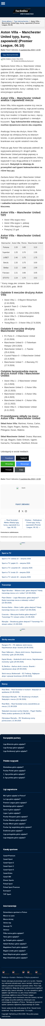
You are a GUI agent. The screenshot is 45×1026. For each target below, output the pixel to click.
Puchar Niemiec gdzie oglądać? (15, 820)
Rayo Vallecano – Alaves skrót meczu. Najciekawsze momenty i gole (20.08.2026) (21, 653)
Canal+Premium (9, 856)
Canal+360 (7, 877)
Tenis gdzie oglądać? (11, 937)
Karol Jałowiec (12, 50)
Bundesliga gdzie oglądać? (13, 806)
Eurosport (7, 891)
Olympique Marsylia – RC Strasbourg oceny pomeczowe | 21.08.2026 (18, 719)
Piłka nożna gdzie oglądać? (13, 933)
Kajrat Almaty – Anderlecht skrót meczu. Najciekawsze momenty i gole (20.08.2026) (22, 660)
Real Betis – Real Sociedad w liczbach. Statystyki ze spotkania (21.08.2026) (21, 691)
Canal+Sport (7, 859)
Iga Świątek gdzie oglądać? (13, 940)
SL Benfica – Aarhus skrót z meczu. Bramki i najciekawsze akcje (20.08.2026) (18, 667)
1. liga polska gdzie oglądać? (14, 774)
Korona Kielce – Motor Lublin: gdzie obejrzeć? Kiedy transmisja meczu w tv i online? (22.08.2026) (21, 608)
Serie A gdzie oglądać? (12, 810)
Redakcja (5, 977)
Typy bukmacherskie (21, 21)
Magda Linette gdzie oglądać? (14, 951)
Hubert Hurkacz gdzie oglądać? (15, 944)
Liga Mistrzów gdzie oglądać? (14, 744)
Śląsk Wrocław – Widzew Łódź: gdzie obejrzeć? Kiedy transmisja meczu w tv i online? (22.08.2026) (22, 592)
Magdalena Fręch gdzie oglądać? (15, 947)
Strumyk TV (7, 926)
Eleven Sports (8, 880)
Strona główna (7, 21)
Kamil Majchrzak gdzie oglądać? (15, 954)
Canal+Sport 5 (8, 870)
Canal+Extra (7, 873)
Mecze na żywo (9, 916)
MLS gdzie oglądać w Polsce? (14, 796)
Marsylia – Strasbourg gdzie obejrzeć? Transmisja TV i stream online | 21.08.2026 (22, 623)
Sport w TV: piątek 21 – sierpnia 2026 (16, 563)
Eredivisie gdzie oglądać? (13, 831)
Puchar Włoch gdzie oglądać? (14, 824)
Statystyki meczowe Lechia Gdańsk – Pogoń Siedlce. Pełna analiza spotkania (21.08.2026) (22, 712)
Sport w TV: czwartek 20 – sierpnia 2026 (17, 568)
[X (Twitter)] (24, 973)
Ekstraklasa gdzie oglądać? (13, 767)
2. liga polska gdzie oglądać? (14, 778)
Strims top (7, 923)
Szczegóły (29, 1010)
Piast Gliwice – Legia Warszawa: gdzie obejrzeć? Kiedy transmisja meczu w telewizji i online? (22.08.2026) (20, 600)
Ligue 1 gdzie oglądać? (12, 813)
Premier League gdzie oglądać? (15, 803)
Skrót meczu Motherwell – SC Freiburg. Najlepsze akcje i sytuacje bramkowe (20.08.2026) (21, 675)
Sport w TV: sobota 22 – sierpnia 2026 (16, 559)
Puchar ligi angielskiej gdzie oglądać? (17, 827)
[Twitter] (22, 511)
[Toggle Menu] (3, 3)
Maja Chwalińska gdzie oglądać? (15, 958)
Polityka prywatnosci (31, 977)
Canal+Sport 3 (8, 866)
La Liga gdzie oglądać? (12, 799)
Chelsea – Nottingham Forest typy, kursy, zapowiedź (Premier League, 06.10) (33, 523)
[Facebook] (19, 511)
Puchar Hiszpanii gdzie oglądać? (15, 817)
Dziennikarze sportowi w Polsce (15, 912)
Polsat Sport (7, 884)
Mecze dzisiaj (8, 919)
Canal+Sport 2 (8, 863)
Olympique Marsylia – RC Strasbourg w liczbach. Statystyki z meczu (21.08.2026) (20, 698)
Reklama (20, 977)
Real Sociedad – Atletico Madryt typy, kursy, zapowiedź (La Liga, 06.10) (12, 523)
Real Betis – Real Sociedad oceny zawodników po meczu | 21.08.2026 (21, 705)
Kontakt (12, 977)
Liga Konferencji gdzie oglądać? (15, 751)
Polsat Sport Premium (11, 887)
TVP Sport (7, 894)
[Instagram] (26, 511)
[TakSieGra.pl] (22, 14)
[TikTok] (30, 973)
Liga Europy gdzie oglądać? (13, 748)
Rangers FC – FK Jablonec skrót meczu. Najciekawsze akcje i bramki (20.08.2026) (17, 646)
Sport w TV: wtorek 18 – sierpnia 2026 (16, 577)
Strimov (6, 930)
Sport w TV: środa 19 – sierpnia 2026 (16, 572)
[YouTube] (39, 973)
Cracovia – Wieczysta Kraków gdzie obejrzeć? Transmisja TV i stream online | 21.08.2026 (19, 615)
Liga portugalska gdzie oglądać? (15, 834)
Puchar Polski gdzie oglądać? (14, 771)
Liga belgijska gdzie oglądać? (14, 838)
